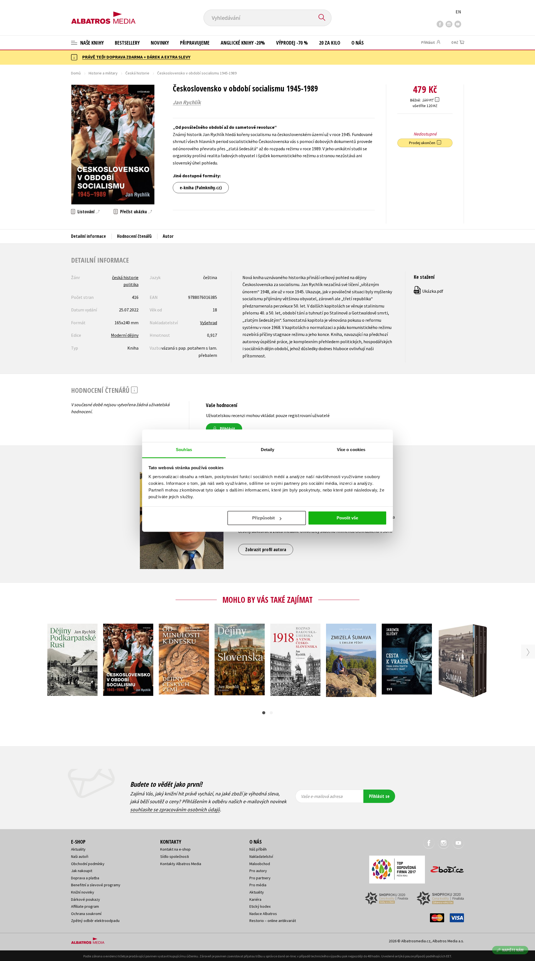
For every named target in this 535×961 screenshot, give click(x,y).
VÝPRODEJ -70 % (292, 42)
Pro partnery (260, 877)
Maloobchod (259, 863)
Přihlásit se (379, 796)
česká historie (125, 277)
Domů (76, 73)
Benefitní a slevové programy (95, 884)
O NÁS (357, 42)
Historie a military (103, 73)
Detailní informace (88, 236)
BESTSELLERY (127, 42)
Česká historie (137, 73)
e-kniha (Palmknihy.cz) (201, 188)
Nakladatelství (261, 856)
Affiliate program (85, 906)
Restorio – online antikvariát (272, 920)
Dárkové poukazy (85, 899)
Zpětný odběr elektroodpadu (95, 920)
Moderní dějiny (124, 335)
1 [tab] (263, 712)
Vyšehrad (208, 322)
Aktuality (78, 849)
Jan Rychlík (187, 102)
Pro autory (258, 870)
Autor (168, 236)
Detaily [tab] (267, 449)
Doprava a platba (85, 877)
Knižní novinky (82, 892)
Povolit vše (347, 517)
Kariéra (255, 899)
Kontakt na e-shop (175, 849)
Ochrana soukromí (86, 913)
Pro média (257, 884)
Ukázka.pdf (428, 291)
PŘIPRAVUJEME (195, 42)
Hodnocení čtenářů (134, 236)
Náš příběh (258, 849)
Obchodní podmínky (87, 863)
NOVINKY (160, 42)
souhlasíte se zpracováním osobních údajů (175, 809)
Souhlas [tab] (184, 449)
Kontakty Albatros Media (180, 863)
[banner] (103, 13)
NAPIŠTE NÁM (513, 950)
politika (130, 284)
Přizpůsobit (263, 517)
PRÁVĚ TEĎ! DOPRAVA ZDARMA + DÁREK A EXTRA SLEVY (136, 57)
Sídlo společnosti (174, 856)
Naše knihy (91, 42)
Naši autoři (79, 856)
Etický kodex (260, 906)
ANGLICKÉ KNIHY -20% (243, 42)
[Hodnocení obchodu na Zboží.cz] (444, 868)
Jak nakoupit (81, 870)
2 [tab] (271, 712)
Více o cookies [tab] (351, 449)
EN (458, 11)
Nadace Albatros (263, 913)
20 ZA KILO (329, 42)
